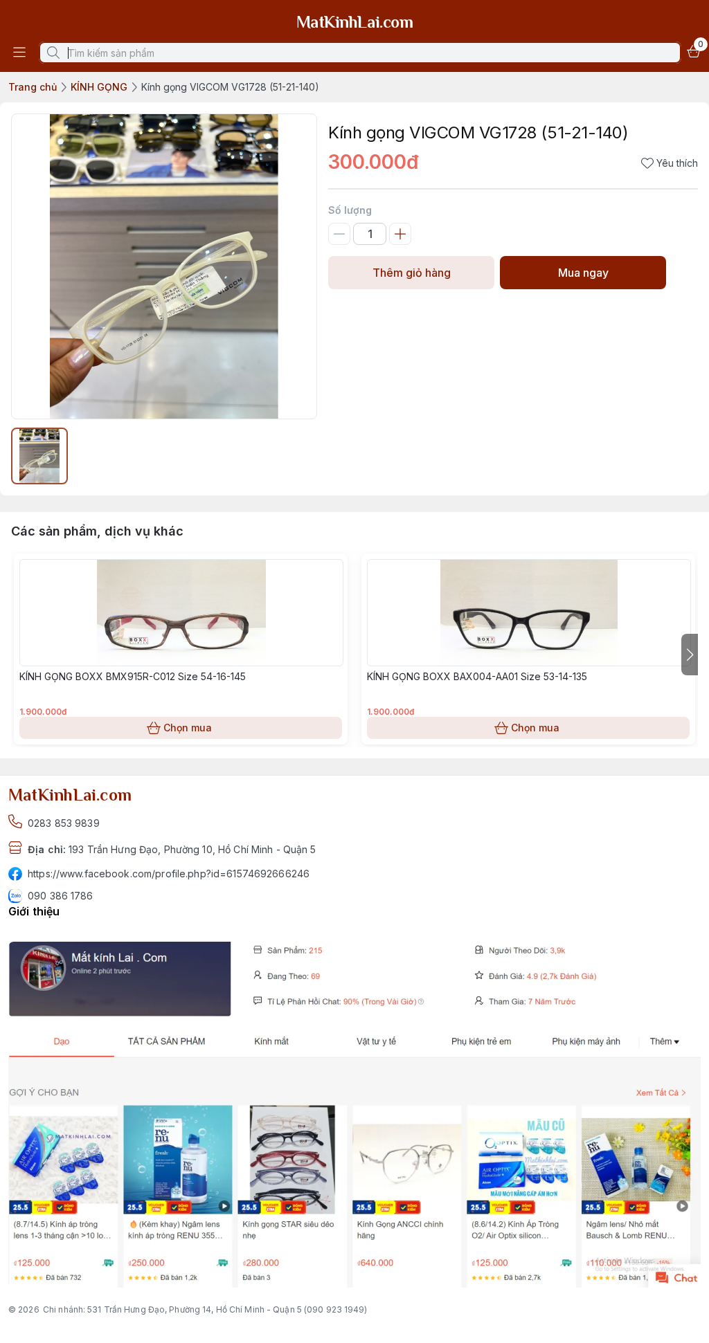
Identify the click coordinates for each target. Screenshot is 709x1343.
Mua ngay (583, 273)
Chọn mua (187, 727)
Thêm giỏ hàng (412, 273)
